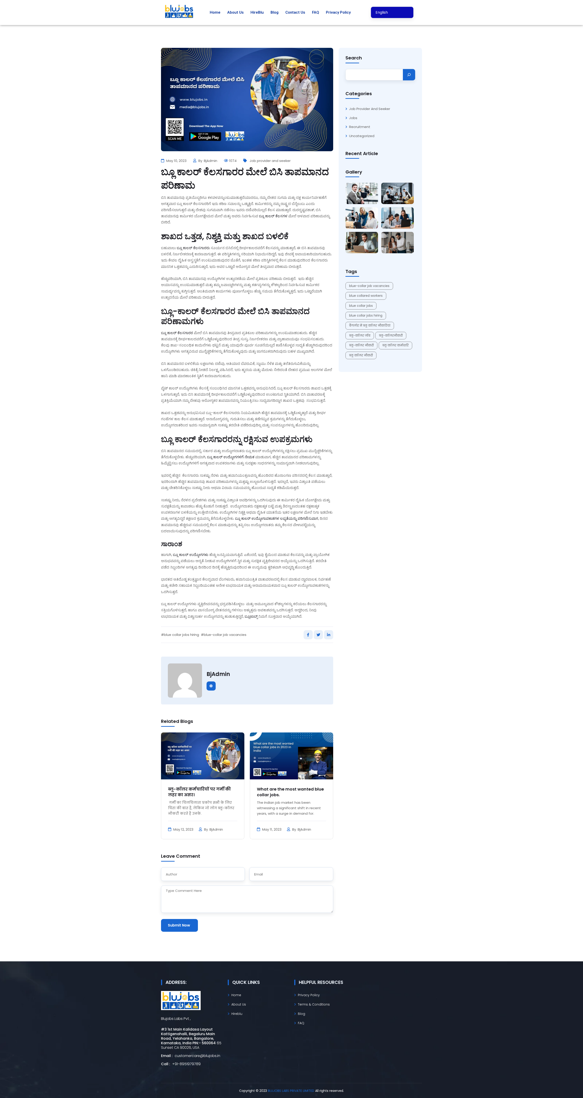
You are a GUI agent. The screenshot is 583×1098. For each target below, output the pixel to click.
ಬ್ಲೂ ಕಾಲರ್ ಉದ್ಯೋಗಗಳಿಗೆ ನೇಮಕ (230, 457)
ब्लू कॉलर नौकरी (361, 355)
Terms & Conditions (314, 1004)
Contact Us (295, 12)
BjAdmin (211, 160)
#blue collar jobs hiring (180, 634)
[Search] (409, 74)
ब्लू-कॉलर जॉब (359, 335)
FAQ (315, 12)
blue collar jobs (361, 305)
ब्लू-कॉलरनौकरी (391, 335)
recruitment (359, 127)
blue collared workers (366, 295)
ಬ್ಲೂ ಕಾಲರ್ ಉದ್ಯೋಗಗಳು (190, 554)
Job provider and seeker (270, 160)
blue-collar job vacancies (369, 286)
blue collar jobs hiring (365, 315)
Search (353, 58)
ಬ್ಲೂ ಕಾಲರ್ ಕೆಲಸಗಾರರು (193, 248)
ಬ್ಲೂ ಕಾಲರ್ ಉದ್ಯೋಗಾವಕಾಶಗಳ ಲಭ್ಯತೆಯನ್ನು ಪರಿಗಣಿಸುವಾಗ (276, 518)
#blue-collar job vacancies (223, 634)
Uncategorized (361, 136)
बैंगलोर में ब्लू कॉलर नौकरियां (369, 325)
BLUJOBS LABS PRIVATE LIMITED (291, 1090)
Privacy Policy (338, 12)
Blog (275, 12)
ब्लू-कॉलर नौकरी (361, 345)
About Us (235, 12)
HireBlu (257, 12)
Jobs (353, 118)
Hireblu (236, 1013)
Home (215, 12)
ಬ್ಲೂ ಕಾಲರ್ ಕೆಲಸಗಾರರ (177, 332)
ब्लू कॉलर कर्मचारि (395, 345)
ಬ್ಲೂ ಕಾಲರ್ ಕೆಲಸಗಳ (273, 216)
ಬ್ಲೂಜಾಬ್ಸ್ (251, 616)
